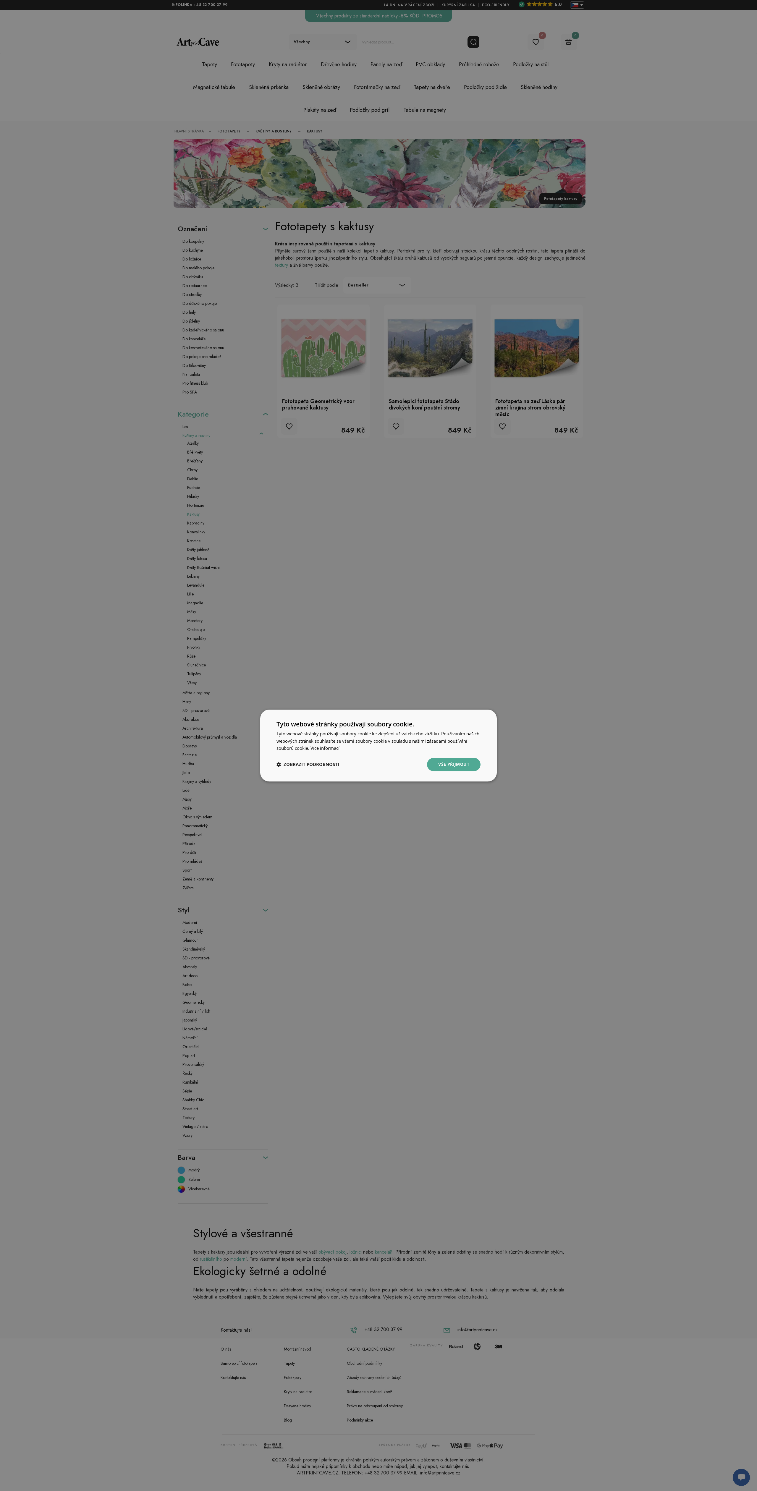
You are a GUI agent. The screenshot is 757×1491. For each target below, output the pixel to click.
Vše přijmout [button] (453, 764)
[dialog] (378, 745)
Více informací (324, 748)
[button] (307, 764)
